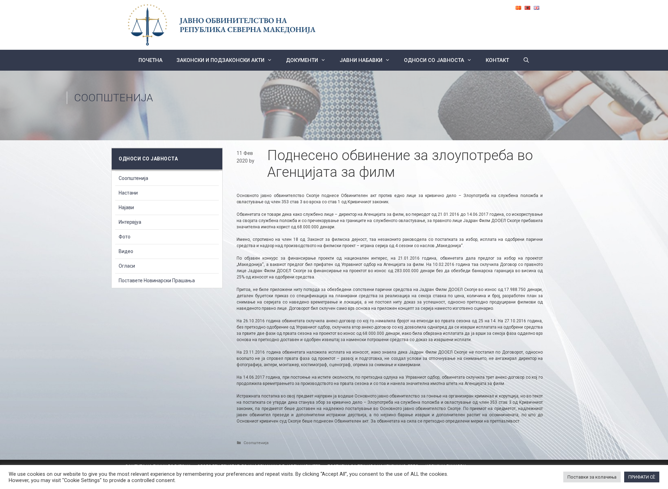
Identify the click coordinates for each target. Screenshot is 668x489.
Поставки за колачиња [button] (592, 477)
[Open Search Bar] (526, 60)
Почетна (150, 60)
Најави (126, 207)
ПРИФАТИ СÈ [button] (641, 477)
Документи (302, 60)
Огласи (127, 266)
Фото (124, 236)
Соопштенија (113, 98)
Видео (126, 251)
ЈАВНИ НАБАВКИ (361, 60)
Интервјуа (130, 222)
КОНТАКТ (497, 60)
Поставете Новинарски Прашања (157, 280)
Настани (128, 193)
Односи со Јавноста (434, 60)
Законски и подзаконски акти (220, 60)
